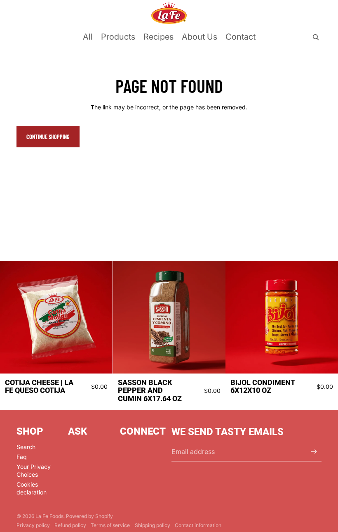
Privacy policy (33, 525)
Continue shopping (48, 136)
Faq (21, 456)
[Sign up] (314, 451)
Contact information (198, 525)
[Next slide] (100, 317)
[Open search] (316, 37)
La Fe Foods (49, 516)
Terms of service (110, 525)
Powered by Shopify (89, 516)
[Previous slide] (12, 317)
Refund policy (70, 525)
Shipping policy (152, 525)
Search (25, 446)
